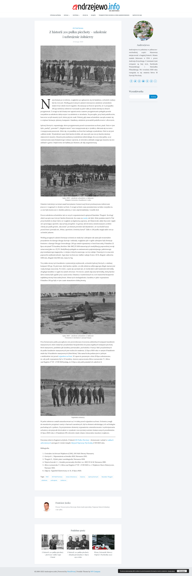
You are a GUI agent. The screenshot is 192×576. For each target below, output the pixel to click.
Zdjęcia (85, 15)
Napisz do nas (137, 15)
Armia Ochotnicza (71, 477)
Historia (76, 15)
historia (82, 477)
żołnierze (63, 480)
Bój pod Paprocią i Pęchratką (81, 443)
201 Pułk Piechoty (78, 28)
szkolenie (44, 480)
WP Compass (95, 572)
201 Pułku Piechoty (82, 440)
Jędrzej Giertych (93, 477)
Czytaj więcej (171, 571)
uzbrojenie (54, 480)
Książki (93, 15)
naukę (85, 218)
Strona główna (55, 15)
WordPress (71, 572)
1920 (47, 477)
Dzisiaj (66, 15)
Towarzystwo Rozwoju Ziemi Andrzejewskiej (114, 15)
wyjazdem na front (65, 356)
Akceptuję (182, 571)
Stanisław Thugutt (107, 477)
